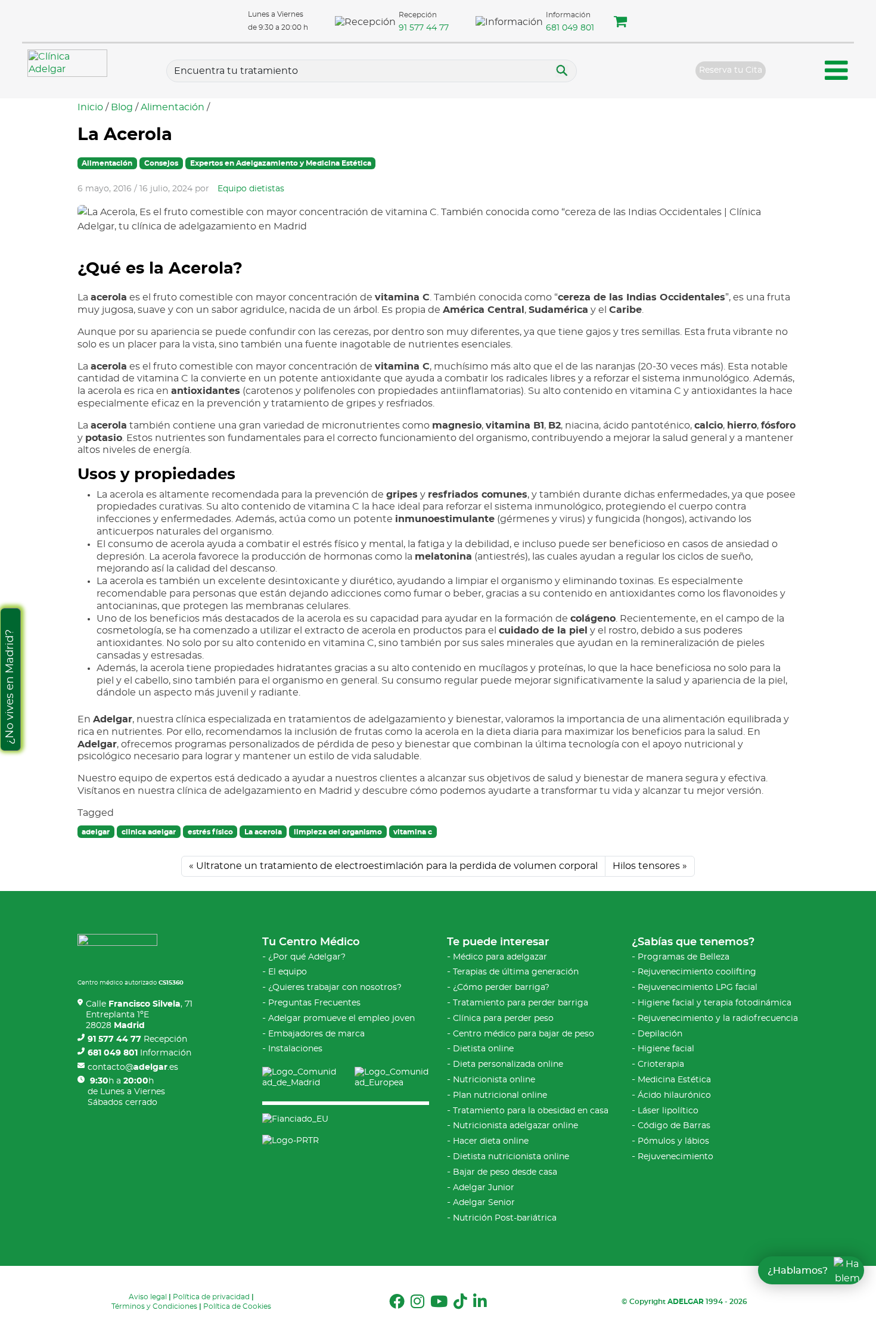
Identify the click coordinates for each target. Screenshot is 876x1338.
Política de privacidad (211, 1296)
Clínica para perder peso (503, 1018)
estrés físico (210, 832)
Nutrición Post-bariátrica (505, 1218)
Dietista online (483, 1049)
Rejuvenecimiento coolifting (697, 972)
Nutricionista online (494, 1080)
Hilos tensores (646, 866)
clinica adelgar (149, 832)
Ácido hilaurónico (674, 1095)
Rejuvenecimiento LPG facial (697, 987)
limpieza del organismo (338, 832)
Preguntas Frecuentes (314, 1003)
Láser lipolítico (668, 1111)
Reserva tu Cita (730, 70)
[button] (620, 23)
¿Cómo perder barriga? (501, 987)
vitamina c (412, 832)
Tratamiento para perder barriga (520, 1003)
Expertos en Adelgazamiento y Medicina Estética (280, 163)
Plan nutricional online (500, 1095)
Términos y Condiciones (154, 1306)
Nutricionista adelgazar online (515, 1126)
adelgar (96, 832)
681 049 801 (570, 28)
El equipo (287, 972)
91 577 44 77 (424, 28)
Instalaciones (295, 1049)
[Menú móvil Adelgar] (837, 72)
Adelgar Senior (484, 1203)
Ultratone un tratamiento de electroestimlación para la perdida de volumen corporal (397, 866)
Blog (122, 107)
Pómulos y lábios (673, 1141)
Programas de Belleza (683, 957)
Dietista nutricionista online (511, 1157)
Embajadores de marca (316, 1034)
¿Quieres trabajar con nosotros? (335, 987)
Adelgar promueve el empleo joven (341, 1018)
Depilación (660, 1034)
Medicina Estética (674, 1080)
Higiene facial (666, 1049)
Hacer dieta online (491, 1141)
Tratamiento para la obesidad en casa (530, 1111)
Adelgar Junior (483, 1188)
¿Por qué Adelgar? (307, 957)
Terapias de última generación (516, 972)
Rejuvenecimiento (675, 1157)
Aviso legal (148, 1296)
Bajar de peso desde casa (505, 1172)
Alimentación (172, 107)
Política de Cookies (237, 1306)
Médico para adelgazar (500, 957)
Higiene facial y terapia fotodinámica (714, 1003)
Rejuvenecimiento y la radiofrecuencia (718, 1018)
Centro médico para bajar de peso (523, 1034)
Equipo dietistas (251, 189)
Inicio (90, 107)
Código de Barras (674, 1126)
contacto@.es (133, 1067)
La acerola (263, 832)
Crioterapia (661, 1064)
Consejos (161, 163)
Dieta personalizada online (508, 1064)
